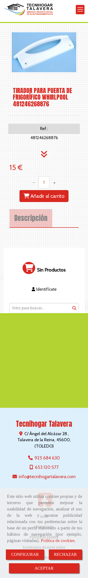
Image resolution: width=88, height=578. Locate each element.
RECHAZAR (65, 554)
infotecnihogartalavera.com (47, 476)
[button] (44, 289)
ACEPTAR (44, 568)
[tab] (30, 218)
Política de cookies (57, 540)
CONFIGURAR (25, 554)
